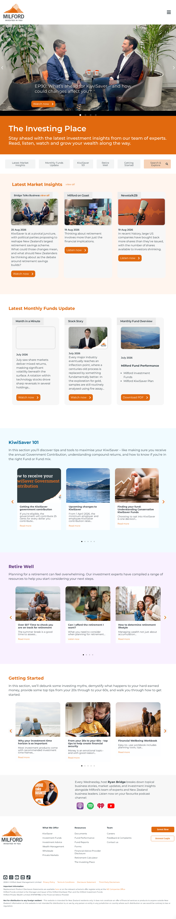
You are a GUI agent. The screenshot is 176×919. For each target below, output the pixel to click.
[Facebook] (5, 877)
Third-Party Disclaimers (109, 882)
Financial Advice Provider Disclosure (88, 852)
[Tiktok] (28, 877)
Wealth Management (53, 846)
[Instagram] (11, 877)
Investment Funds (52, 838)
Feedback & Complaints (119, 838)
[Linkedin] (23, 877)
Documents (81, 833)
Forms (78, 846)
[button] (169, 12)
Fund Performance (84, 838)
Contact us (112, 842)
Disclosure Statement (86, 882)
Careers (111, 833)
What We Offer (50, 827)
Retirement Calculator (86, 857)
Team (110, 827)
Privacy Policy (49, 882)
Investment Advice (52, 842)
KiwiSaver (47, 833)
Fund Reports (82, 842)
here (57, 889)
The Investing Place (85, 862)
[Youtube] (17, 877)
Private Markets (50, 855)
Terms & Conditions (65, 882)
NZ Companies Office (116, 889)
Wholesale (47, 851)
